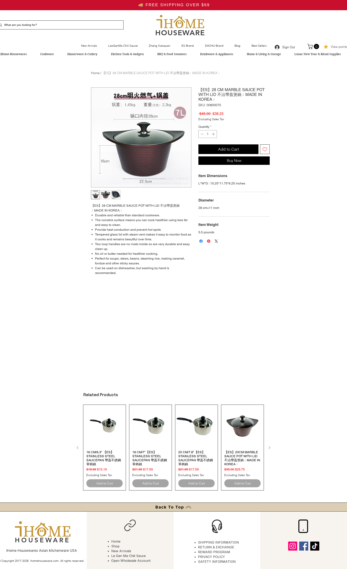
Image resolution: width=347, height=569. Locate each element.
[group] (173, 447)
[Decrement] (201, 134)
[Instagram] (292, 546)
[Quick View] (104, 426)
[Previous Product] (77, 447)
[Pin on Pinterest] (208, 241)
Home (95, 73)
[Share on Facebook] (201, 241)
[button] (313, 46)
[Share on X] (216, 241)
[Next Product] (269, 447)
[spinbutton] (207, 134)
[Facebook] (303, 546)
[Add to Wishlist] (265, 149)
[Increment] (213, 134)
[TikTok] (314, 546)
